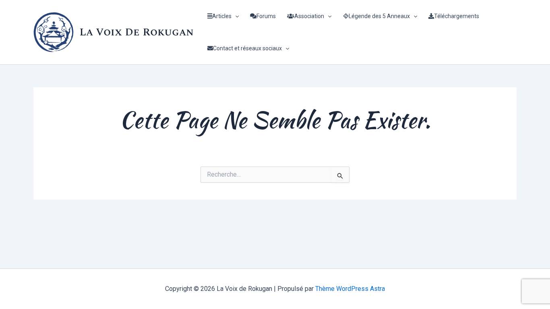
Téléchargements (456, 16)
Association (309, 16)
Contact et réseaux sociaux (247, 48)
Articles (222, 16)
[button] (235, 16)
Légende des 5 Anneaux (379, 16)
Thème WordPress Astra (350, 289)
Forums (266, 16)
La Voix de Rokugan (136, 32)
